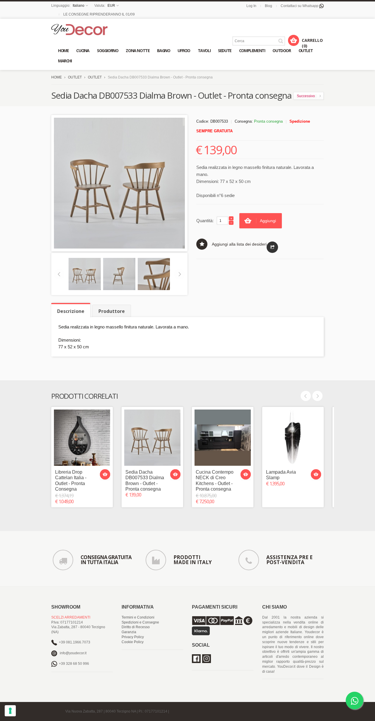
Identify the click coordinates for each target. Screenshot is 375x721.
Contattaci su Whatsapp (300, 6)
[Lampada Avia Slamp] (293, 438)
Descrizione (70, 311)
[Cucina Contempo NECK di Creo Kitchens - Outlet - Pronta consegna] (223, 438)
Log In (251, 6)
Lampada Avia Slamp (281, 475)
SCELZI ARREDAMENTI (70, 617)
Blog (268, 6)
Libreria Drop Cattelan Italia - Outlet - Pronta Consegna (70, 480)
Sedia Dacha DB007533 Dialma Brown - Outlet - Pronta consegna (144, 480)
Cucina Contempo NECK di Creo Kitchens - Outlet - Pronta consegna (214, 480)
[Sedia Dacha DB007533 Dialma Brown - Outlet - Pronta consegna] (152, 438)
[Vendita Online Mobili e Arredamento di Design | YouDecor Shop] (79, 29)
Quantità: (205, 220)
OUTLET (75, 77)
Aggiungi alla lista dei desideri (239, 244)
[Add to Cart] (105, 474)
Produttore (111, 311)
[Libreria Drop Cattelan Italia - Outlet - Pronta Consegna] (82, 438)
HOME (56, 77)
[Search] (281, 41)
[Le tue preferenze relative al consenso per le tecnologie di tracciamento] (10, 710)
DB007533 (219, 121)
